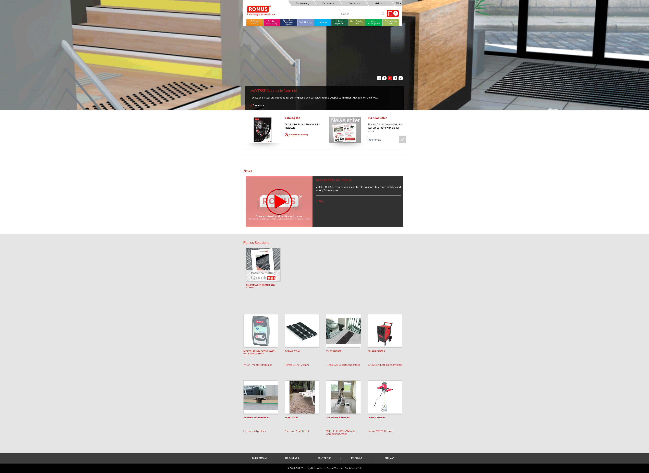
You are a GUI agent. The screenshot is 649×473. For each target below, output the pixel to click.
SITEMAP (389, 458)
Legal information (315, 468)
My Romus (380, 3)
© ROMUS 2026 (295, 468)
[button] (254, 22)
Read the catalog (298, 134)
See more (259, 105)
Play (321, 201)
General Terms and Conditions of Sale (344, 468)
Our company (302, 3)
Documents (328, 3)
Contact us (354, 3)
